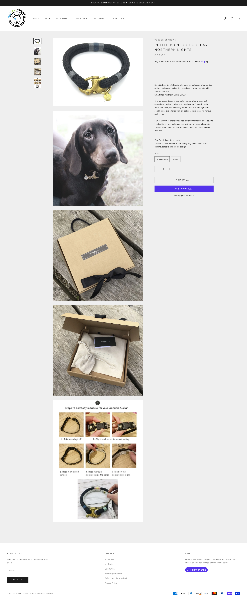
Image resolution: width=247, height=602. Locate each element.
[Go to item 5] (37, 83)
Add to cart (184, 180)
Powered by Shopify (43, 593)
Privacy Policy (111, 583)
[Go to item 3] (37, 61)
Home (36, 18)
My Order (109, 564)
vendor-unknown (165, 40)
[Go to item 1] (37, 41)
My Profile (109, 559)
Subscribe (17, 580)
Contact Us (117, 18)
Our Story (62, 18)
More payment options (184, 195)
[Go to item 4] (37, 72)
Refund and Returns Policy (117, 578)
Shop (48, 18)
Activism (98, 18)
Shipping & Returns (113, 573)
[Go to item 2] (37, 51)
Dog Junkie (81, 18)
